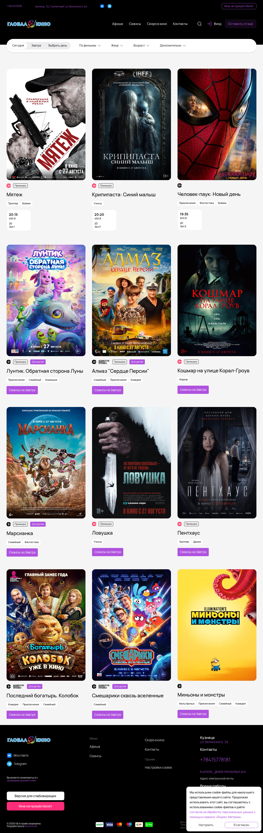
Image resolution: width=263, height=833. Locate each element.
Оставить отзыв (240, 24)
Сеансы (95, 756)
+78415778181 (14, 6)
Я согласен (241, 825)
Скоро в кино (154, 740)
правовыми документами (21, 780)
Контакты (152, 749)
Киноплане (30, 826)
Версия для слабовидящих (35, 796)
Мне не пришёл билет (239, 6)
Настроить (206, 825)
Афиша (95, 746)
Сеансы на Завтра (22, 390)
